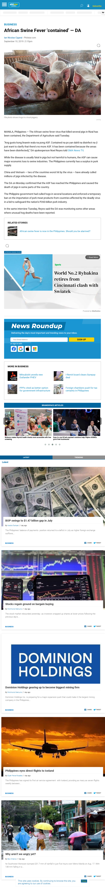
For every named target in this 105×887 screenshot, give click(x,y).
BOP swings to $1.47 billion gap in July (28, 520)
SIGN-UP (81, 339)
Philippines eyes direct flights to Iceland (29, 770)
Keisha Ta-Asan (13, 525)
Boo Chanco (12, 859)
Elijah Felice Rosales (15, 776)
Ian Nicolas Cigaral (13, 37)
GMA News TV (75, 150)
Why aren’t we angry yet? (20, 854)
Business (10, 24)
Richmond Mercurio (15, 609)
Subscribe (97, 6)
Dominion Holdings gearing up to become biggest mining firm (42, 687)
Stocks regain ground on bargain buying (29, 604)
